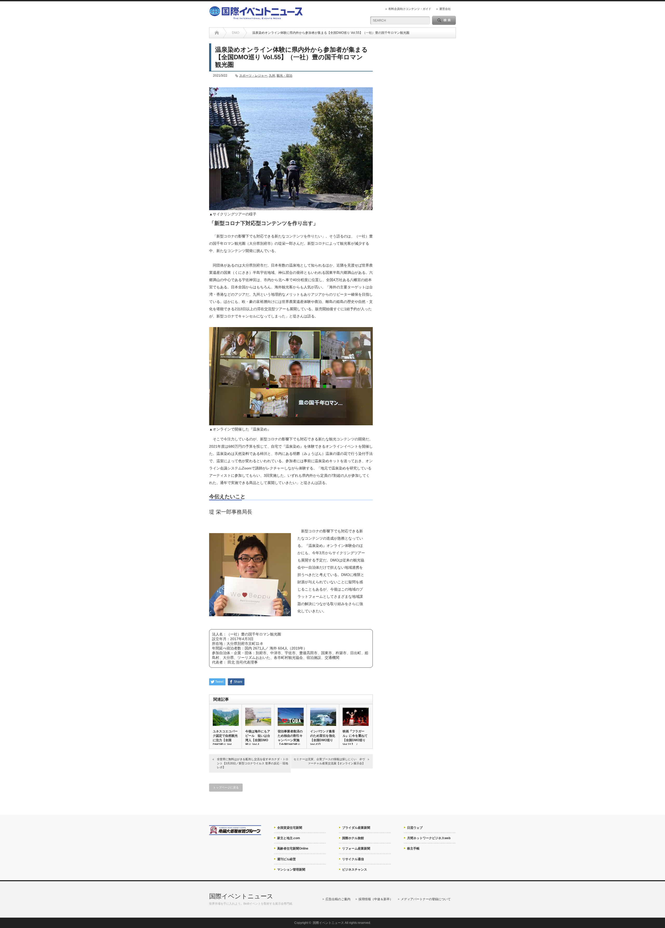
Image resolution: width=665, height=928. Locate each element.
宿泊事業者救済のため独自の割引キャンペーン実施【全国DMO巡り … (290, 740)
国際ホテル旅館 (353, 838)
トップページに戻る (226, 787)
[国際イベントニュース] (256, 17)
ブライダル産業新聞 (356, 828)
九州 (272, 75)
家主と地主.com (288, 838)
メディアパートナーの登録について (426, 899)
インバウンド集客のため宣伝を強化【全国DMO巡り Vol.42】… (322, 738)
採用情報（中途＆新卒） (375, 899)
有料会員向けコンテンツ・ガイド (409, 8)
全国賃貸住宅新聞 (289, 828)
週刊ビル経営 (286, 859)
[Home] (217, 33)
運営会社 (445, 8)
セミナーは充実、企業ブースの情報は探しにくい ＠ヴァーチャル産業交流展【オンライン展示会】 (329, 761)
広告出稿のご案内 (337, 899)
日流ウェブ (415, 828)
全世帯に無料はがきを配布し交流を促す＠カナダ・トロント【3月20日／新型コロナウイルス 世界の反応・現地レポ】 (252, 763)
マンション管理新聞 (291, 869)
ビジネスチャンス (354, 869)
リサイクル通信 (353, 859)
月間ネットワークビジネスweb (428, 838)
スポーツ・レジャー (253, 75)
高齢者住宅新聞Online (292, 848)
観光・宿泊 (284, 75)
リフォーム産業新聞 (356, 848)
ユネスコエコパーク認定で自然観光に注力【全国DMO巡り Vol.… (225, 738)
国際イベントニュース (241, 896)
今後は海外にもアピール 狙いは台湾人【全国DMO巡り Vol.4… (257, 738)
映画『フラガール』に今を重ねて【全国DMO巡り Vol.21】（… (355, 738)
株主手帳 (413, 848)
